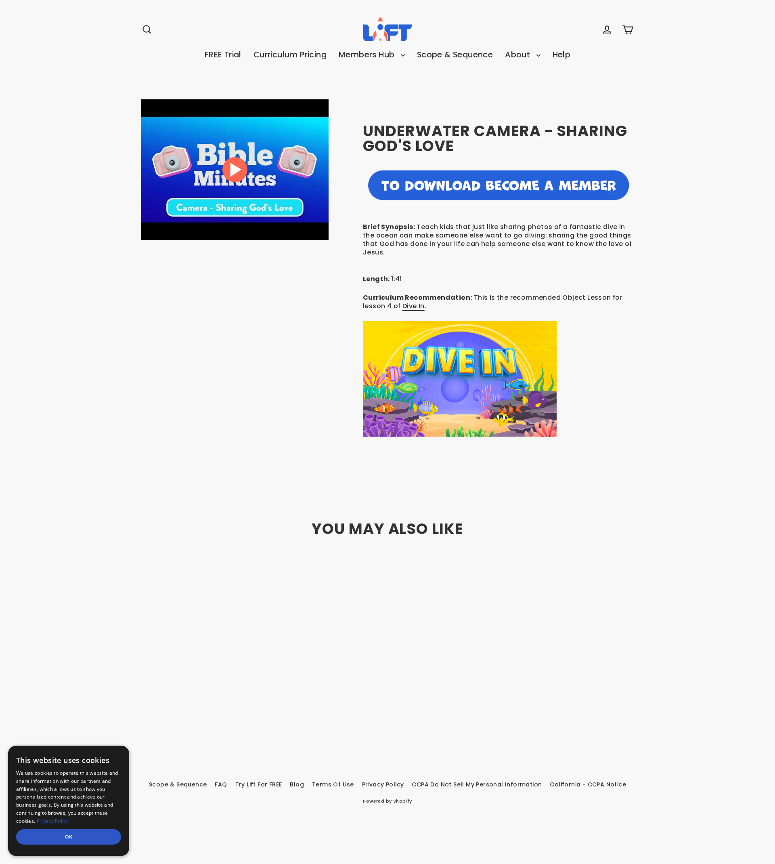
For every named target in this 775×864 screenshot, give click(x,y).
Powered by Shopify (387, 801)
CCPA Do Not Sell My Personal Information (477, 784)
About (518, 54)
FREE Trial (223, 54)
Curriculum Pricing (290, 54)
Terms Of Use (333, 784)
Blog (297, 784)
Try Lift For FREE (258, 784)
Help (562, 54)
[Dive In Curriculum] (498, 379)
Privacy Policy (383, 784)
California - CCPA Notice (588, 784)
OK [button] (69, 836)
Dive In (413, 306)
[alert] (68, 801)
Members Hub (368, 54)
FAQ (221, 784)
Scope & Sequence (455, 54)
